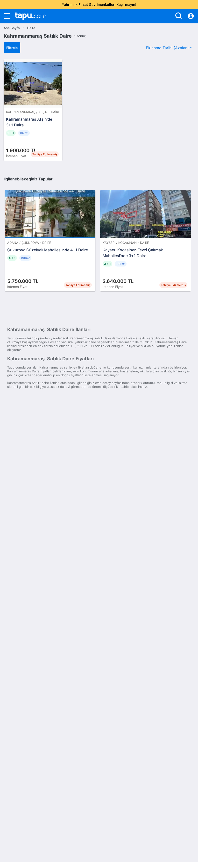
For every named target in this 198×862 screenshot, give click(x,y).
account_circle (190, 16)
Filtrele (12, 48)
